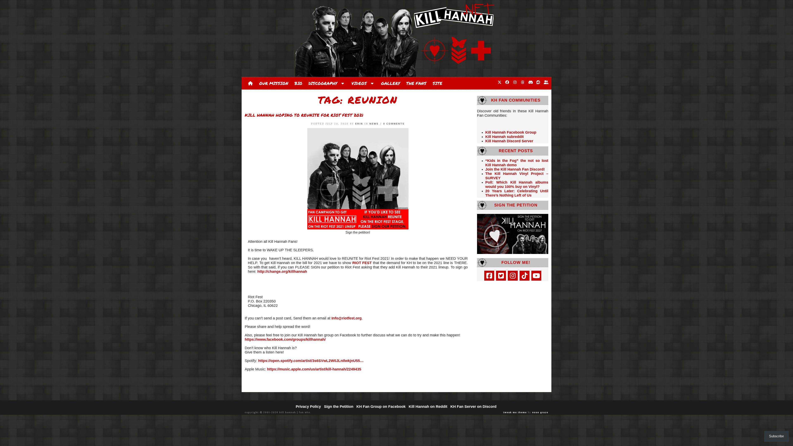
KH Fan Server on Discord (473, 406)
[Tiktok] (524, 276)
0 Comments (394, 123)
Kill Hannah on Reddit (428, 406)
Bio (298, 83)
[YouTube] (536, 276)
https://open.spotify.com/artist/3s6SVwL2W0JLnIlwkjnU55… (311, 361)
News (374, 123)
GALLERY (390, 83)
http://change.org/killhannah (282, 271)
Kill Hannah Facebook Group (510, 132)
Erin (359, 123)
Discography (324, 83)
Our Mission (273, 83)
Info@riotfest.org (346, 318)
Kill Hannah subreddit (504, 137)
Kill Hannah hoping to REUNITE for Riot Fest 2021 (304, 115)
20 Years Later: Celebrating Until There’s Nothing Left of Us (516, 193)
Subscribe (776, 436)
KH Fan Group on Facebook (381, 406)
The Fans (416, 83)
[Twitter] (501, 276)
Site (437, 83)
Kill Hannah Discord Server (509, 141)
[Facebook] (489, 276)
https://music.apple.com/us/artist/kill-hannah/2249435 (314, 369)
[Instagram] (513, 276)
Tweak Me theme (515, 412)
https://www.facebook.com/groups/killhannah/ (285, 339)
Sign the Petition (338, 406)
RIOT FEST (362, 263)
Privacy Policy (308, 406)
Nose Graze (540, 412)
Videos (360, 83)
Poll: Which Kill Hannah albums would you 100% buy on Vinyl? (516, 184)
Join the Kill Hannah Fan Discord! (515, 169)
